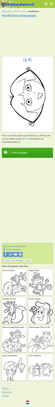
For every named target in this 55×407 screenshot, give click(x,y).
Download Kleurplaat (16, 246)
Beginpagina (7, 11)
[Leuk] (25, 60)
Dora (24, 11)
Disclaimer (7, 392)
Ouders (5, 388)
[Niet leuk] (30, 60)
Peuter (17, 11)
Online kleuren (13, 249)
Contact (5, 396)
